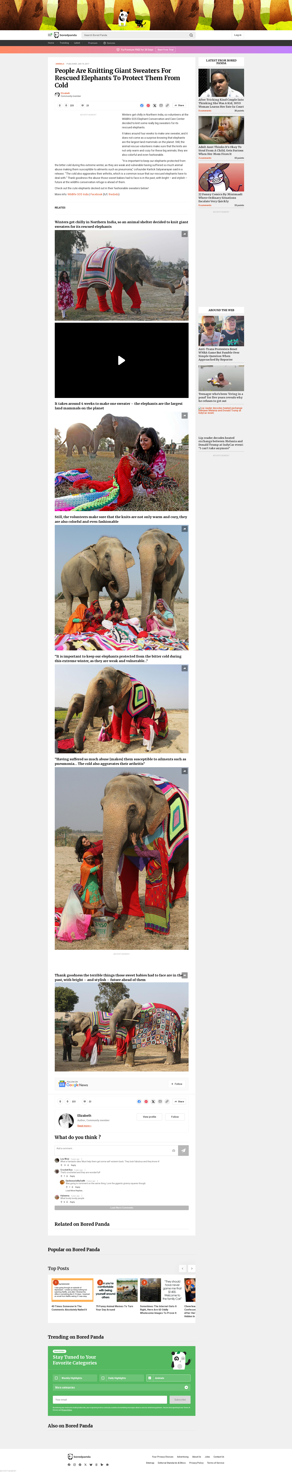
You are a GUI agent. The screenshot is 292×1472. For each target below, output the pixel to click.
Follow (175, 1116)
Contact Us (219, 1457)
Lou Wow (64, 1159)
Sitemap (150, 1463)
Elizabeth (65, 93)
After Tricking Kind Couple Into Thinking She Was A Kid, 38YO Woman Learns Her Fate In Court (221, 103)
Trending (64, 43)
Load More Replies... (75, 1191)
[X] (85, 1464)
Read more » (84, 1126)
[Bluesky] (91, 1464)
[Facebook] (69, 1464)
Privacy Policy (196, 1463)
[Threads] (96, 1464)
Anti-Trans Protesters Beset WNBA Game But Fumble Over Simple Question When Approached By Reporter (219, 354)
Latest (77, 43)
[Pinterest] (80, 1464)
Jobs (207, 1457)
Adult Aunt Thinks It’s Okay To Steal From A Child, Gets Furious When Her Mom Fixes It (220, 150)
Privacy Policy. (67, 1410)
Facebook (96, 194)
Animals (60, 64)
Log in (237, 35)
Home (51, 43)
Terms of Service (215, 1463)
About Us (196, 1457)
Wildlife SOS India (78, 194)
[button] (182, 1268)
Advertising (183, 1457)
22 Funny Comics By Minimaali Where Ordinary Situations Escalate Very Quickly (220, 198)
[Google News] (107, 1464)
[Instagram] (74, 1464)
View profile (149, 1116)
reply (73, 1165)
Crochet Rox (66, 1170)
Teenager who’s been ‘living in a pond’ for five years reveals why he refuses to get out (220, 397)
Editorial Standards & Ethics (172, 1463)
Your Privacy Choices (162, 1457)
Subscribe (180, 1399)
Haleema (64, 1195)
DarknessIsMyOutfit (75, 1181)
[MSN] (102, 1464)
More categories (65, 1387)
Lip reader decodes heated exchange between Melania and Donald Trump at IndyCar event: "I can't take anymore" (220, 443)
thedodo (114, 194)
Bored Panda (79, 1457)
